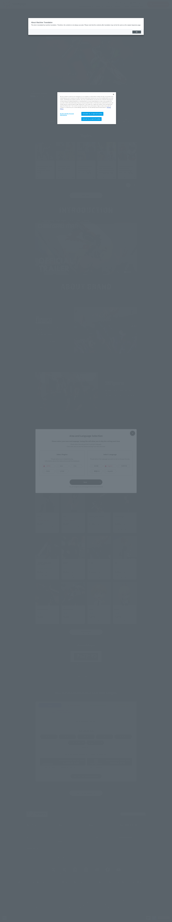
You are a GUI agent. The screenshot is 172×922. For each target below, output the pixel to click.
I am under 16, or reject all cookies (92, 113)
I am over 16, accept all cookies (91, 119)
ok (137, 32)
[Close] (113, 94)
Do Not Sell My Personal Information (67, 114)
